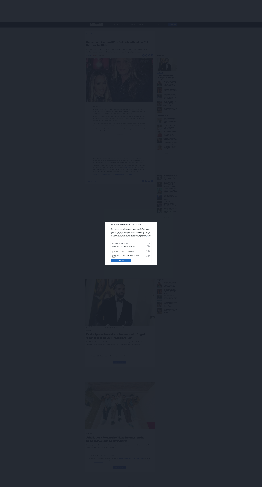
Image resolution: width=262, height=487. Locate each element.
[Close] (154, 225)
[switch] (148, 246)
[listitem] (131, 243)
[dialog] (131, 243)
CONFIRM (121, 260)
